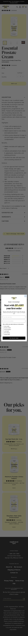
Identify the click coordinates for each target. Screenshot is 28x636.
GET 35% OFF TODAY (14, 338)
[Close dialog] (25, 296)
